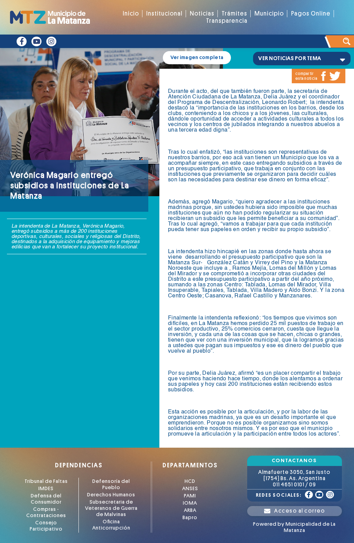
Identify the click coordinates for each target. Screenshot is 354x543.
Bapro (190, 517)
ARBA (190, 510)
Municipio (269, 14)
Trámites (234, 14)
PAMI (190, 495)
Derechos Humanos (111, 494)
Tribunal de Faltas (46, 481)
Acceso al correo (299, 511)
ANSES (190, 488)
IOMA (190, 503)
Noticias (202, 14)
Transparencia (227, 21)
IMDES (46, 488)
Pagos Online (310, 14)
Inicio (131, 14)
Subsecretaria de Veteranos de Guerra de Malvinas (111, 508)
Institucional (164, 14)
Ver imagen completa (197, 57)
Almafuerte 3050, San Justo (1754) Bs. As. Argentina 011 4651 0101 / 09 (294, 478)
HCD (190, 481)
